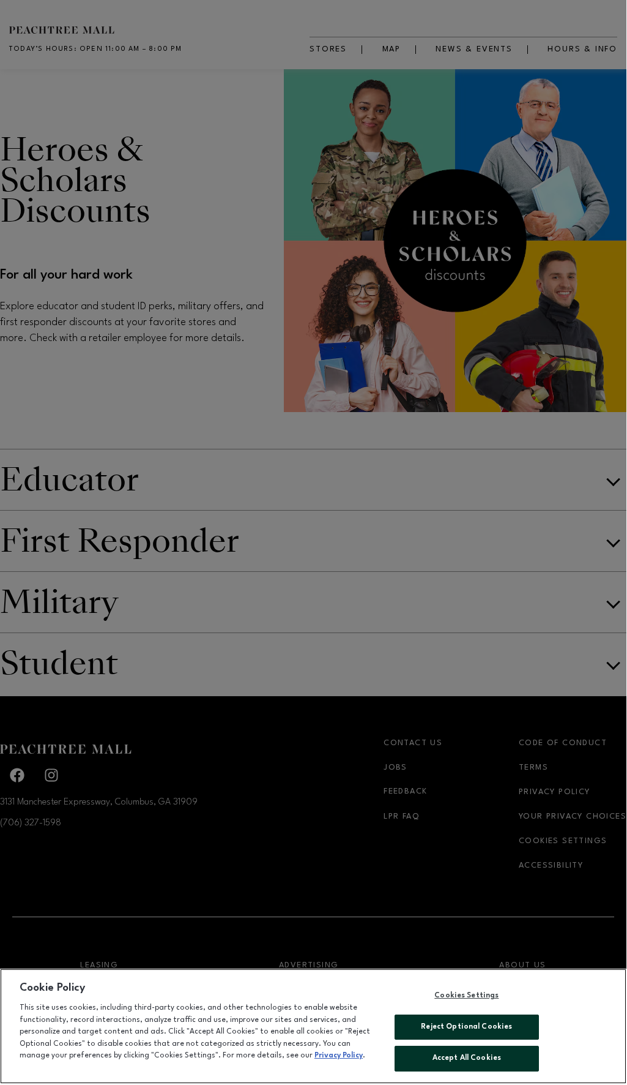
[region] (313, 1026)
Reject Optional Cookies (466, 1027)
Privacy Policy (338, 1055)
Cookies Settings (466, 995)
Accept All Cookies (466, 1058)
